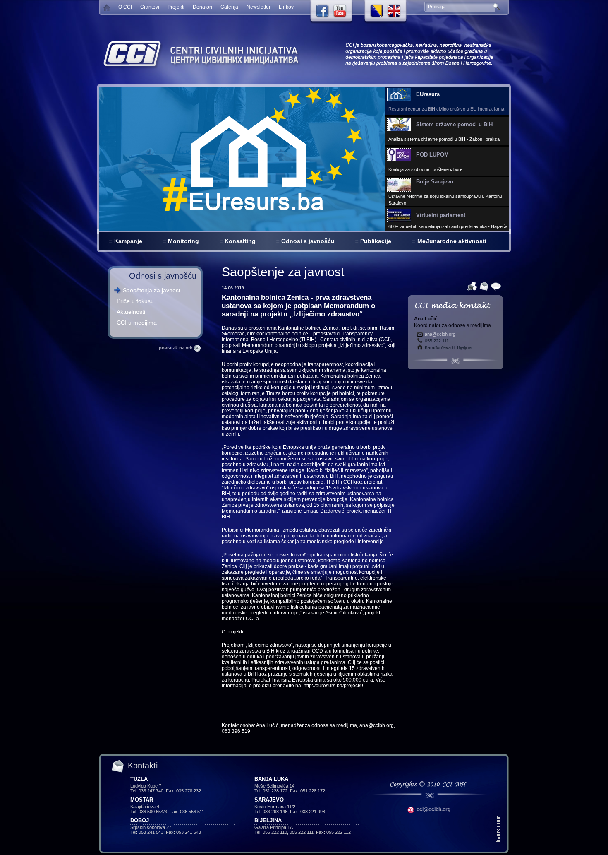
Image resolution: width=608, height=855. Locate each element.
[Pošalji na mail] (483, 286)
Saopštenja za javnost (151, 290)
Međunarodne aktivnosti (451, 241)
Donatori (202, 7)
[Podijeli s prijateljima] (495, 286)
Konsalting (240, 241)
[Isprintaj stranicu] (471, 286)
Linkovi (287, 7)
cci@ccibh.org (432, 809)
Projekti (176, 7)
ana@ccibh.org (440, 334)
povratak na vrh (176, 347)
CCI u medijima (137, 322)
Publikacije (375, 241)
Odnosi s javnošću (308, 241)
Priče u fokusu (135, 301)
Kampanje (128, 241)
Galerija (229, 7)
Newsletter (258, 7)
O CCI (125, 7)
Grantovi (149, 7)
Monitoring (183, 241)
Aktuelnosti (131, 311)
